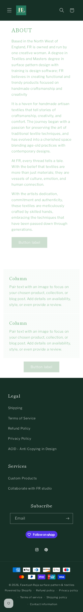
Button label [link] (29, 242)
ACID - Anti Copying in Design (32, 449)
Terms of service (31, 597)
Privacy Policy (19, 438)
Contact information (43, 604)
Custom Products (22, 478)
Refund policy (45, 590)
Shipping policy (57, 597)
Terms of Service (22, 418)
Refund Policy (19, 428)
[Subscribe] (68, 518)
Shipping (15, 408)
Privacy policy (68, 590)
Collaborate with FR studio (30, 488)
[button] (9, 10)
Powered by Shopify (18, 590)
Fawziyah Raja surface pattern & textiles (47, 584)
